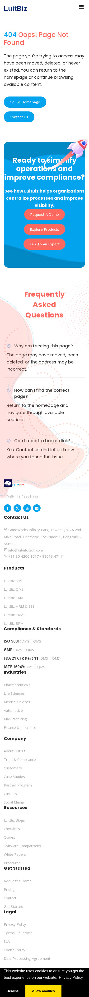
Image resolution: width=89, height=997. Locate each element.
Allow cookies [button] (43, 991)
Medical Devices (17, 701)
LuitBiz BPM (13, 623)
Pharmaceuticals (17, 684)
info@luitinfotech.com (22, 496)
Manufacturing (15, 719)
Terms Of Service (18, 932)
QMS (37, 641)
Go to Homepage (25, 102)
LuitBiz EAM (13, 597)
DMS (25, 641)
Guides (9, 837)
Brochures (12, 862)
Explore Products (44, 229)
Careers (10, 793)
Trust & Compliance (20, 759)
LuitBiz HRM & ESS (19, 606)
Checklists (12, 828)
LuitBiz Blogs (14, 820)
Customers (13, 768)
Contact (10, 898)
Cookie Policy (14, 949)
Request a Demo (44, 214)
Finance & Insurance (20, 727)
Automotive (13, 710)
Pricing (9, 889)
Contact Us (19, 117)
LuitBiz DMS (13, 580)
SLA (7, 941)
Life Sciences (14, 693)
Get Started (13, 906)
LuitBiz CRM (13, 614)
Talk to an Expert (44, 244)
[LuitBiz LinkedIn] (37, 508)
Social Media (14, 802)
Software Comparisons (22, 845)
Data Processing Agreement (27, 958)
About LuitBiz (14, 751)
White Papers (15, 854)
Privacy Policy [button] (71, 977)
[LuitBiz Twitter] (17, 508)
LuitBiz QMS (13, 589)
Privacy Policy (15, 924)
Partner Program (18, 785)
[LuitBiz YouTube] (27, 508)
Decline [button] (13, 991)
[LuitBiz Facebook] (7, 508)
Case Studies (14, 776)
